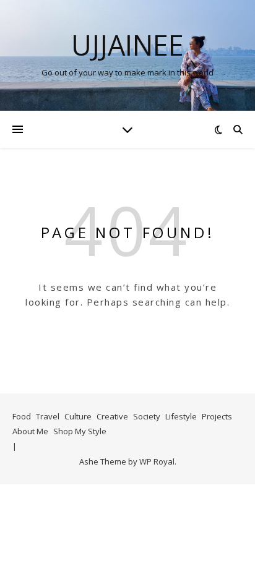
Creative (112, 416)
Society (146, 416)
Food (21, 416)
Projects (217, 416)
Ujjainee (127, 45)
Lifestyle (181, 416)
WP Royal (157, 461)
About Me (30, 431)
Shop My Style (79, 431)
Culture (78, 416)
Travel (47, 416)
